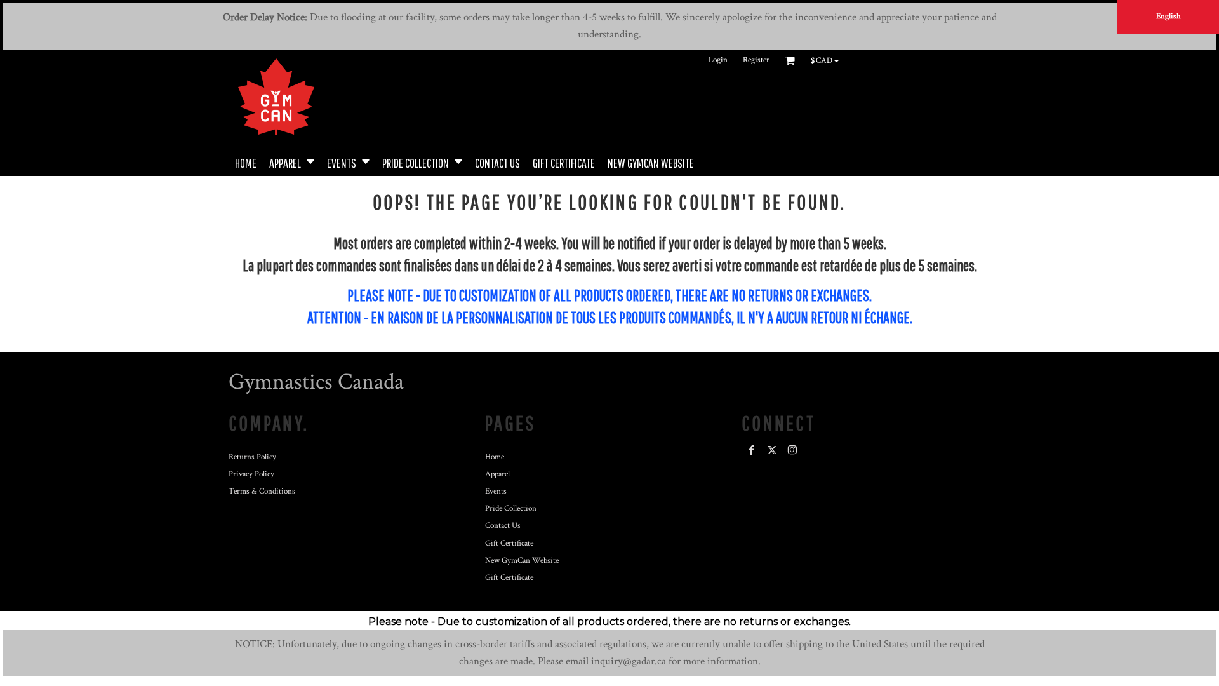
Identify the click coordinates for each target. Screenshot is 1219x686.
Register (756, 60)
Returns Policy (252, 457)
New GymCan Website (522, 560)
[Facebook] (752, 450)
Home (494, 457)
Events (496, 491)
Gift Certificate (509, 543)
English (1168, 16)
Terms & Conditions (262, 491)
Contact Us (503, 525)
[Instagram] (792, 450)
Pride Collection (510, 508)
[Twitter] (772, 450)
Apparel (497, 474)
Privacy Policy (251, 474)
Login (718, 60)
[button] (292, 161)
